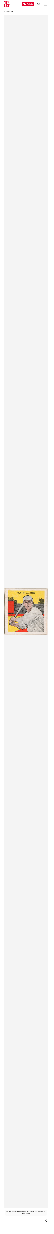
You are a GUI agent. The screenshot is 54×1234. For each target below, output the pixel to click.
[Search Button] (39, 4)
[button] (45, 1221)
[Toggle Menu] (45, 4)
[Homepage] (7, 4)
